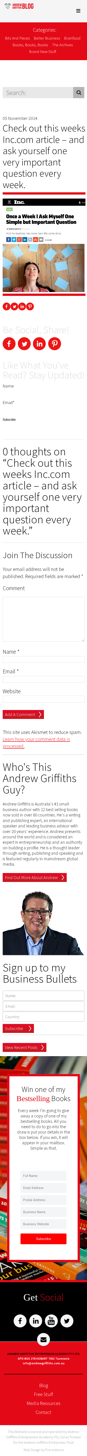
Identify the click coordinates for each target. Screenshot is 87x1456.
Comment (14, 588)
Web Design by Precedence (43, 1450)
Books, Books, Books (30, 44)
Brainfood (72, 38)
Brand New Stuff (42, 51)
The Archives (62, 44)
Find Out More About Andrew (31, 877)
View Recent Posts (21, 1047)
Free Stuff (43, 1394)
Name (11, 651)
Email (11, 671)
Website (12, 691)
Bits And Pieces (17, 38)
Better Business (47, 38)
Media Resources (43, 1403)
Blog (43, 1385)
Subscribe (14, 1028)
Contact (43, 1412)
